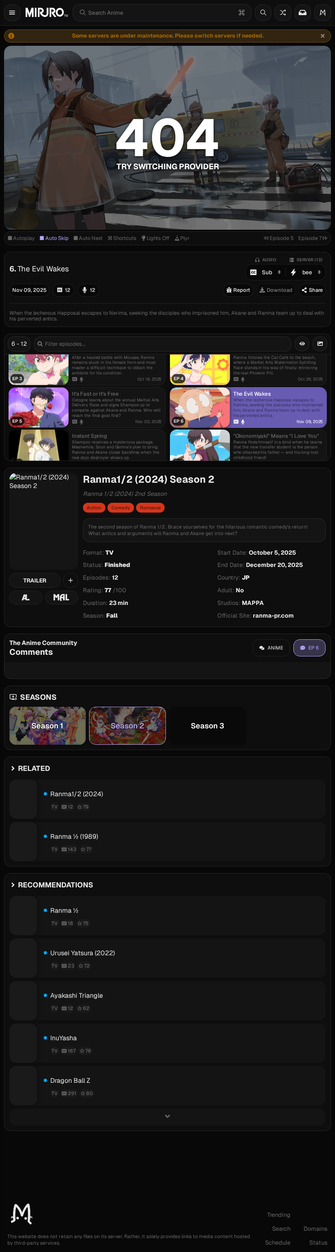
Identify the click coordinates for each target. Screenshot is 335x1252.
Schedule (277, 1242)
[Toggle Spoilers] (302, 343)
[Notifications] (303, 12)
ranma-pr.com (273, 615)
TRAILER (34, 580)
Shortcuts (124, 238)
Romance (150, 508)
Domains (316, 1228)
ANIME (275, 648)
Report (241, 290)
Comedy (121, 508)
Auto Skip (57, 238)
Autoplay (24, 238)
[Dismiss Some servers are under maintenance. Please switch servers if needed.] (323, 36)
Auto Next (91, 238)
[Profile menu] (322, 12)
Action (94, 508)
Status (318, 1242)
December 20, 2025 (274, 565)
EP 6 (313, 648)
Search (281, 1228)
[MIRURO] (46, 12)
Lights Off (158, 238)
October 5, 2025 (272, 552)
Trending (278, 1214)
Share (316, 290)
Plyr (185, 238)
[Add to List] (70, 580)
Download (280, 290)
